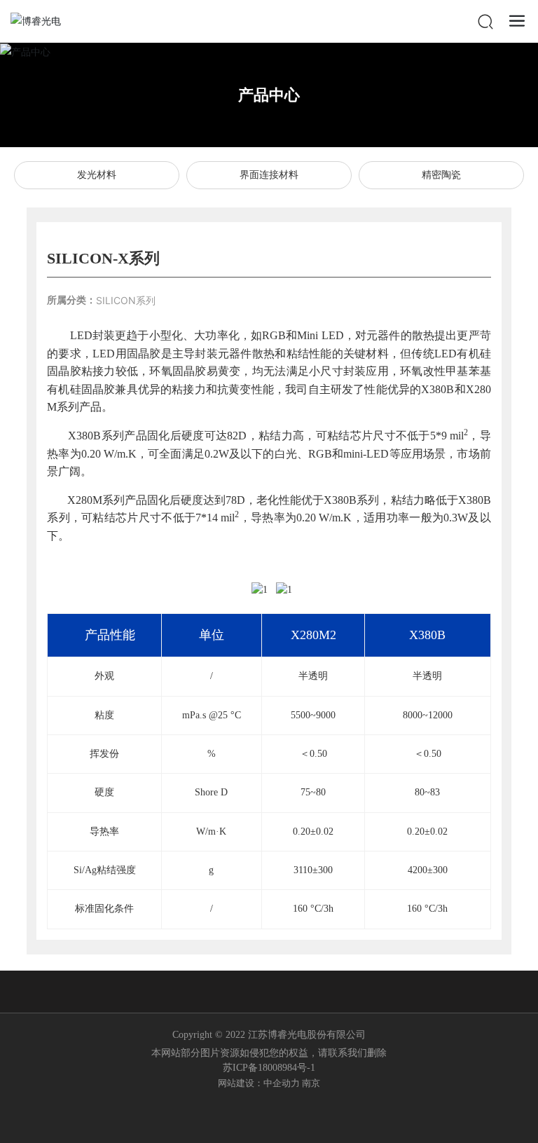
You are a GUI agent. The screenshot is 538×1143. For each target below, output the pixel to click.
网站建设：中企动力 (259, 1083)
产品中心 (269, 94)
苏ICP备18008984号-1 (269, 1067)
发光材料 (96, 175)
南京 (311, 1083)
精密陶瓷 (441, 175)
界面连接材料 (269, 175)
